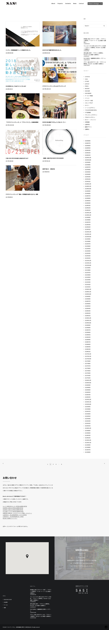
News (74, 3)
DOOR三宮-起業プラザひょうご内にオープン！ (54, 122)
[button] (22, 33)
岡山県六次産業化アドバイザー (10, 518)
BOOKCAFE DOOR (8, 599)
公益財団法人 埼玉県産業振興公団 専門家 (13, 516)
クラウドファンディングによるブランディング (54, 86)
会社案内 (6, 602)
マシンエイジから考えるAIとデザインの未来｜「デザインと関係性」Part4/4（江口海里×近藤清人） (40, 598)
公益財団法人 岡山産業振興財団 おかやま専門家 (15, 515)
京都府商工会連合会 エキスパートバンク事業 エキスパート (17, 513)
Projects (60, 3)
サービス (6, 605)
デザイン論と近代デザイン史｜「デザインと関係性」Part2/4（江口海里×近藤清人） (41, 615)
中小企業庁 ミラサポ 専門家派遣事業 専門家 (13, 511)
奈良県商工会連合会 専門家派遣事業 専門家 (13, 508)
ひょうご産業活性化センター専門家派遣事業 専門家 (15, 506)
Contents (68, 3)
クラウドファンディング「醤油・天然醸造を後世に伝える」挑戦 (22, 194)
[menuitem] (53, 3)
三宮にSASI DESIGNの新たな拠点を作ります (17, 158)
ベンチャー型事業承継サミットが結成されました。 (18, 50)
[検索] (95, 25)
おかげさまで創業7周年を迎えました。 (52, 50)
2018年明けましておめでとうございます (16, 86)
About (53, 3)
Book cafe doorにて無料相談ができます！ (14, 496)
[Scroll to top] (106, 627)
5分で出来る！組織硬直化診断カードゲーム (40, 610)
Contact (81, 3)
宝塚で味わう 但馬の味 (49, 169)
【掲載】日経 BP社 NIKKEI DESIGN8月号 (53, 158)
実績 (5, 607)
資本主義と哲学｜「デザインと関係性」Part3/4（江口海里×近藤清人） (40, 604)
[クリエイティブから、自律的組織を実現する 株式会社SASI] (11, 3)
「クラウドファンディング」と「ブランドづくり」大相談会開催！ (22, 122)
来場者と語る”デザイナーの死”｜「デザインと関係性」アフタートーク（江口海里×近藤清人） (40, 591)
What (95, 3)
